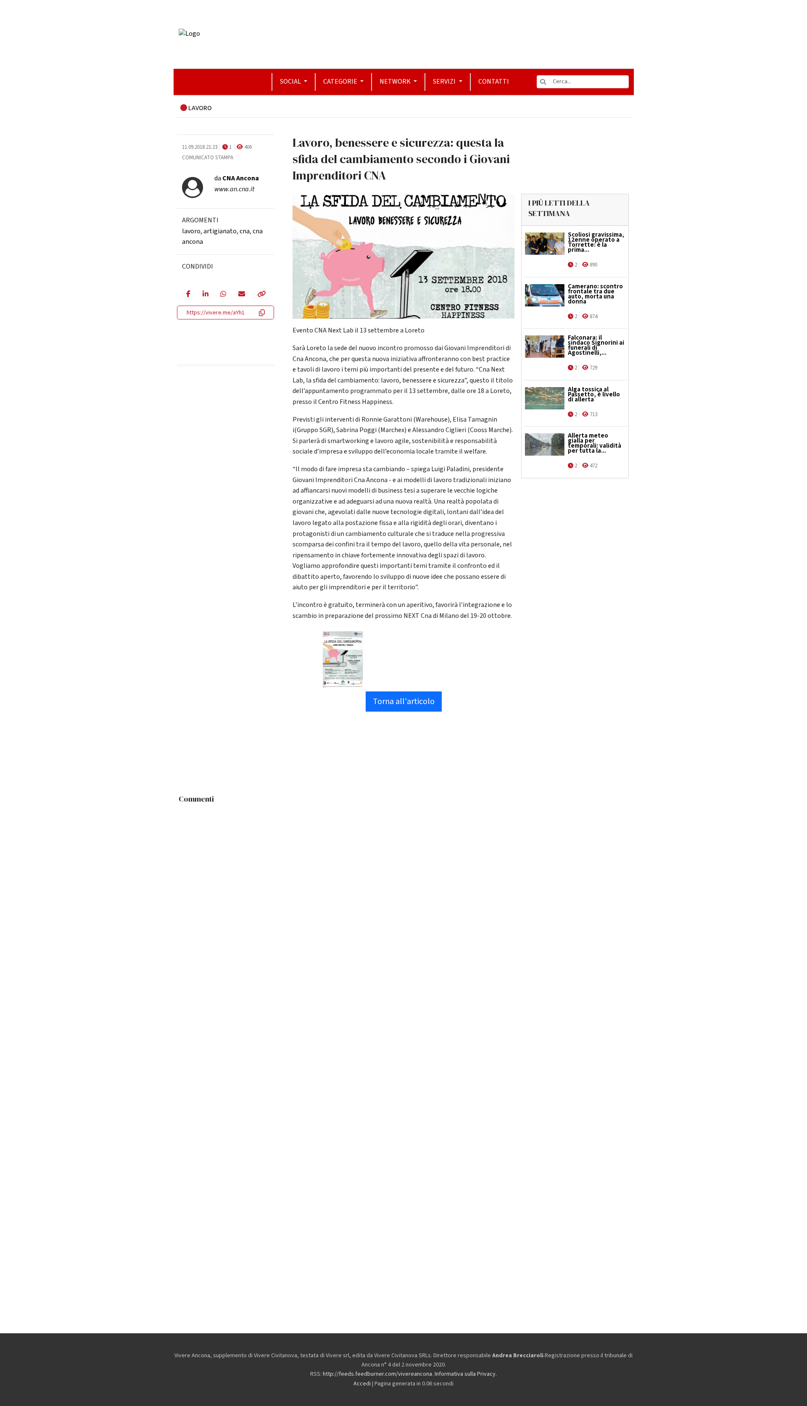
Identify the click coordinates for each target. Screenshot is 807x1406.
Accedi (362, 1384)
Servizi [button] (445, 81)
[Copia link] (261, 294)
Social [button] (291, 81)
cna (245, 231)
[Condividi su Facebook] (188, 294)
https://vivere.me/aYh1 (216, 313)
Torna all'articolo (404, 701)
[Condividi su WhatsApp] (223, 294)
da (236, 178)
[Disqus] (404, 913)
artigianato (220, 231)
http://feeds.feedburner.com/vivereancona (377, 1374)
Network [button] (396, 81)
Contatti (493, 81)
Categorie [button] (341, 81)
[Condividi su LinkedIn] (205, 294)
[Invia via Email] (241, 294)
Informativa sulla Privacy (465, 1374)
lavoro (191, 231)
